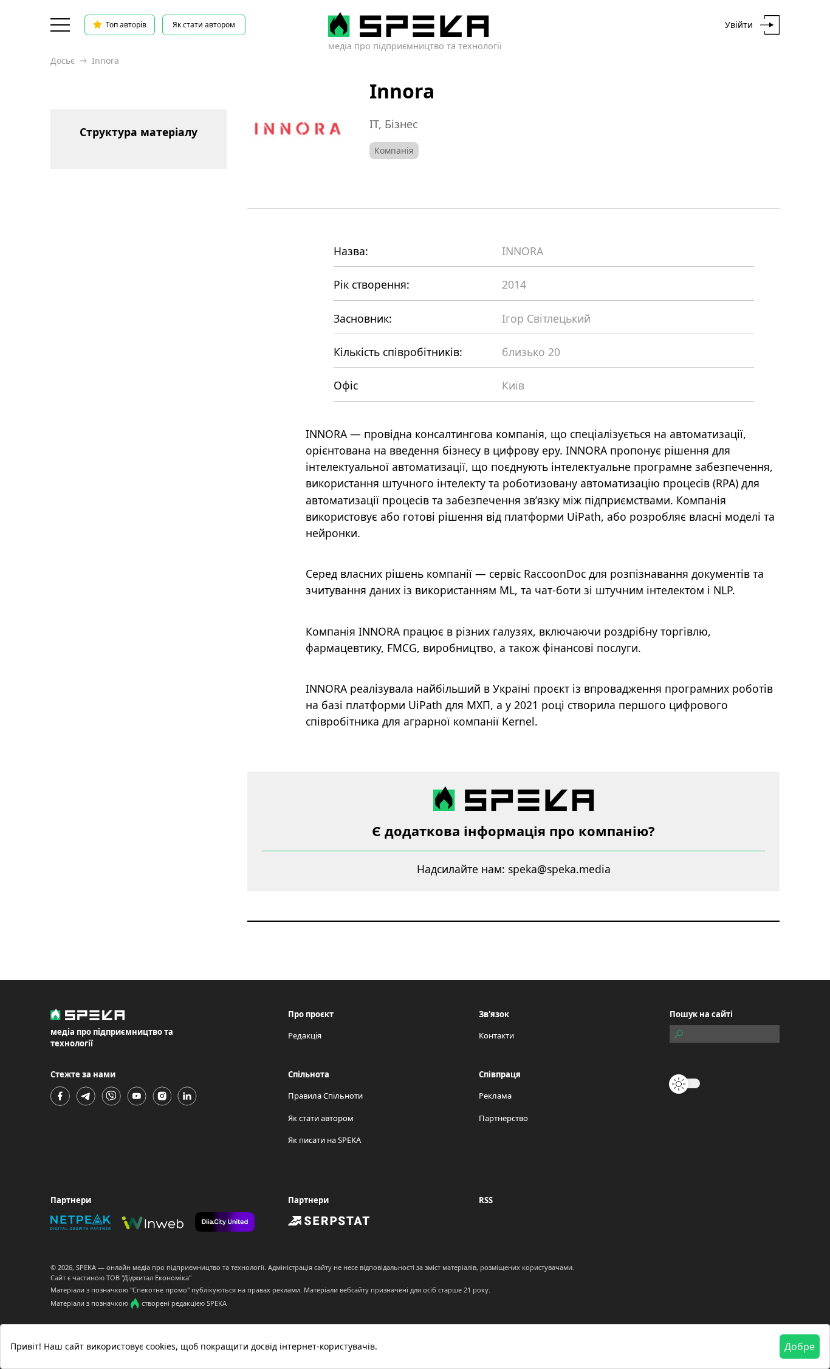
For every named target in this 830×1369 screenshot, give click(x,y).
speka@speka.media (559, 869)
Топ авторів (126, 24)
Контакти (496, 1035)
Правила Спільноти (325, 1095)
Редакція (304, 1035)
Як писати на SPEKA (324, 1139)
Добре (799, 1346)
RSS (486, 1200)
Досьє (62, 60)
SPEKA (86, 1267)
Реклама (495, 1095)
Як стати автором (204, 24)
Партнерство (503, 1118)
